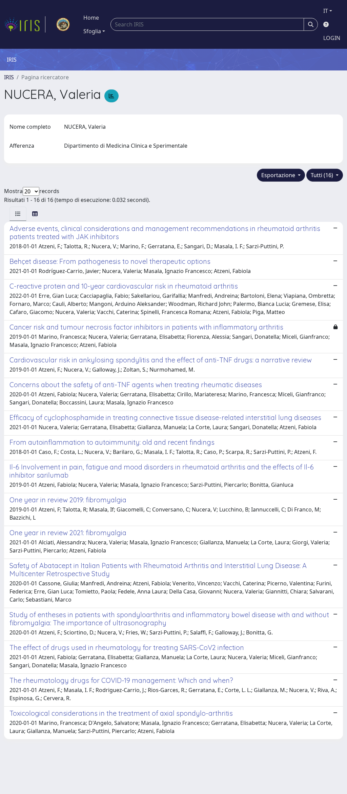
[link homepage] (24, 24)
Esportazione (279, 175)
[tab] (17, 214)
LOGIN (331, 38)
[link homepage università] (63, 24)
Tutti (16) (322, 175)
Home (91, 17)
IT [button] (325, 11)
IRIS (9, 77)
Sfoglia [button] (92, 31)
